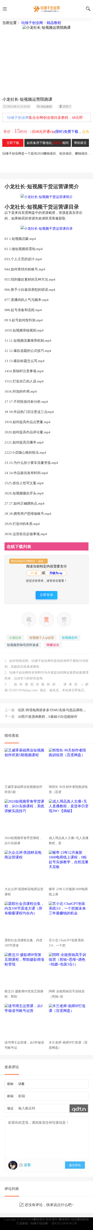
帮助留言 (80, 143)
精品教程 (54, 23)
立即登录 (46, 595)
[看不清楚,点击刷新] (79, 1108)
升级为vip (55, 573)
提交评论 (75, 1165)
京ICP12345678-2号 (64, 1223)
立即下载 (13, 143)
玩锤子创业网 (32, 23)
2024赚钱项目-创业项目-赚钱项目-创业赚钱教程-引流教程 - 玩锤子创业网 (46, 9)
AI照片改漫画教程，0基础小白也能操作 (41, 716)
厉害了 (67, 106)
